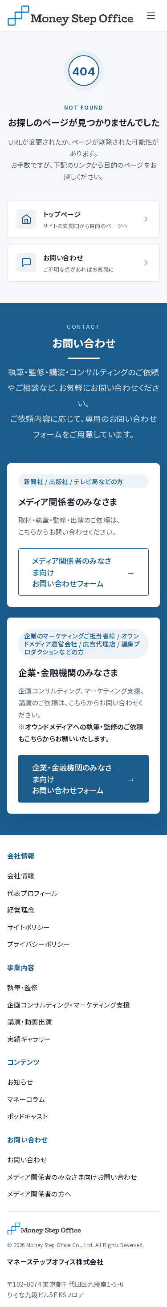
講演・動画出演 (29, 1021)
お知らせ (20, 1082)
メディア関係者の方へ (39, 1193)
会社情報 (20, 875)
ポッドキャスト (27, 1116)
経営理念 (20, 909)
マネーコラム (26, 1099)
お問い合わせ (27, 1159)
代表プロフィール (32, 893)
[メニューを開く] (151, 15)
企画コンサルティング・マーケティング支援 (68, 1004)
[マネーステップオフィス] (70, 15)
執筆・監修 (22, 987)
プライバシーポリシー (38, 944)
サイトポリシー (28, 927)
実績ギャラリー (29, 1038)
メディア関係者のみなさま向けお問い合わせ (72, 1176)
